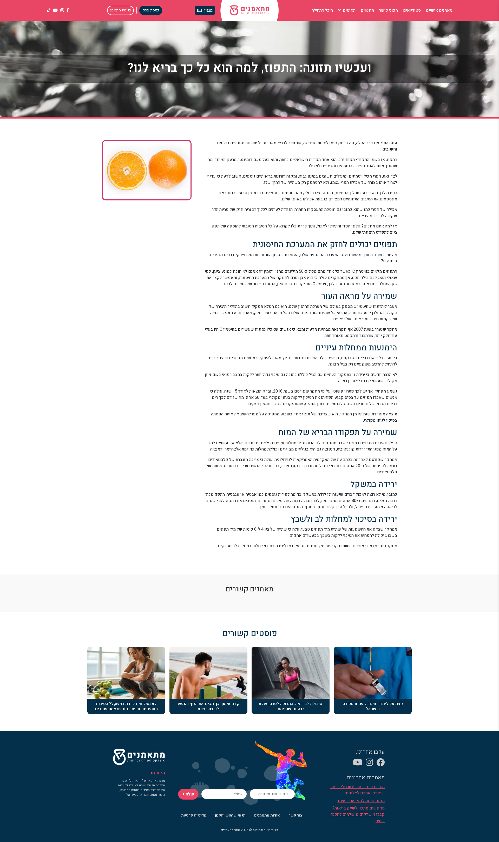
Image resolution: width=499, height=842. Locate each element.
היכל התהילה (322, 10)
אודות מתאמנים (267, 815)
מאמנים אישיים (439, 10)
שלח (189, 794)
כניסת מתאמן (120, 10)
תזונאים (367, 10)
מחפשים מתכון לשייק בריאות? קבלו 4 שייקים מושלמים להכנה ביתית (358, 814)
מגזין (208, 10)
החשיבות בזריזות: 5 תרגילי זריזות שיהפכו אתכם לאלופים (357, 790)
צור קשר (295, 815)
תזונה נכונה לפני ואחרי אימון (361, 801)
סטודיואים (412, 10)
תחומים (349, 10)
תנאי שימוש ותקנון (230, 815)
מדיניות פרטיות (193, 815)
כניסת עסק (150, 10)
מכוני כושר (388, 10)
